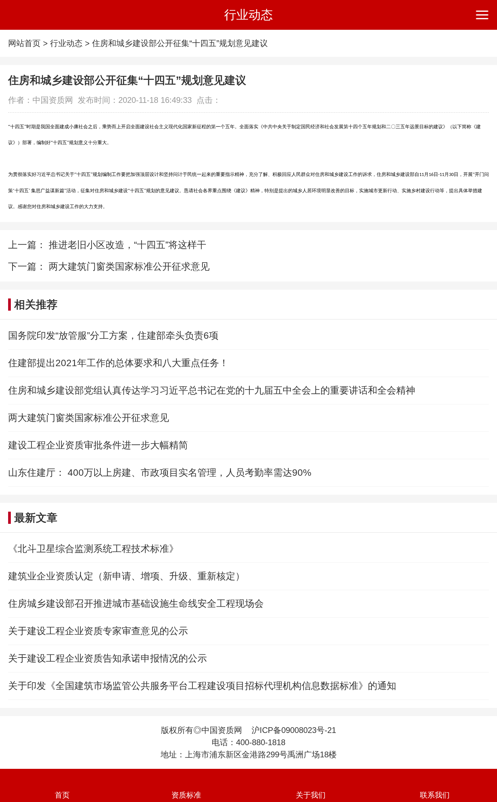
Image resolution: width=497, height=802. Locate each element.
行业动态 (66, 43)
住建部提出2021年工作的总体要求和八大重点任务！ (118, 363)
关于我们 (311, 795)
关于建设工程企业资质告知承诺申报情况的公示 (107, 658)
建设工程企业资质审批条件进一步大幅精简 (98, 445)
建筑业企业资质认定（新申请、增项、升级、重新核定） (126, 576)
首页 (62, 795)
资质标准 (186, 795)
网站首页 (24, 43)
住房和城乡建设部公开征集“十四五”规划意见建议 (180, 43)
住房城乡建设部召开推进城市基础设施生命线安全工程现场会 (136, 603)
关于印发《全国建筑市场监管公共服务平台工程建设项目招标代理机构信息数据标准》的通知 (202, 686)
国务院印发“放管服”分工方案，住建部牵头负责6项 (113, 335)
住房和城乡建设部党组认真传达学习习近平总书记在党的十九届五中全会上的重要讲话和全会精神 (211, 390)
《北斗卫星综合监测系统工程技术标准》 (93, 548)
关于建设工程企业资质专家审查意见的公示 (98, 631)
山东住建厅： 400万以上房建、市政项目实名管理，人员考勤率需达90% (159, 472)
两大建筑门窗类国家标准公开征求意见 (128, 266)
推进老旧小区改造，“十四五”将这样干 (126, 245)
